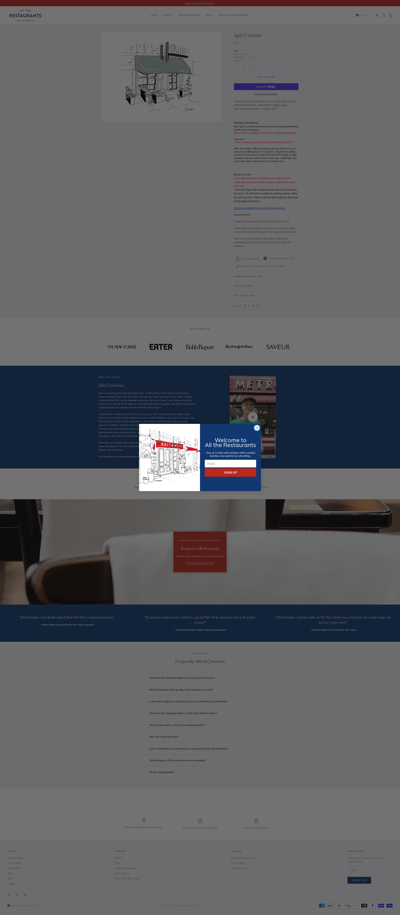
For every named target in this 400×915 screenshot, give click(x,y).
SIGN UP (230, 472)
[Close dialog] (257, 428)
